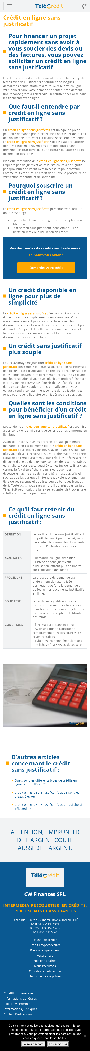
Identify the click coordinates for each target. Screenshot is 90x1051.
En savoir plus (58, 1044)
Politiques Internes (17, 1004)
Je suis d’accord (33, 1044)
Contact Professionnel (19, 1014)
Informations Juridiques (20, 1009)
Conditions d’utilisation (45, 971)
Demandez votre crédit (46, 268)
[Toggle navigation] (9, 6)
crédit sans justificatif (41, 766)
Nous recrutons (45, 966)
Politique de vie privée (45, 976)
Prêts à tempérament (45, 950)
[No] (85, 1036)
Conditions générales (18, 993)
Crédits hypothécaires (45, 945)
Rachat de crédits (45, 940)
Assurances (45, 955)
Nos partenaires (45, 961)
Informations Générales (20, 998)
